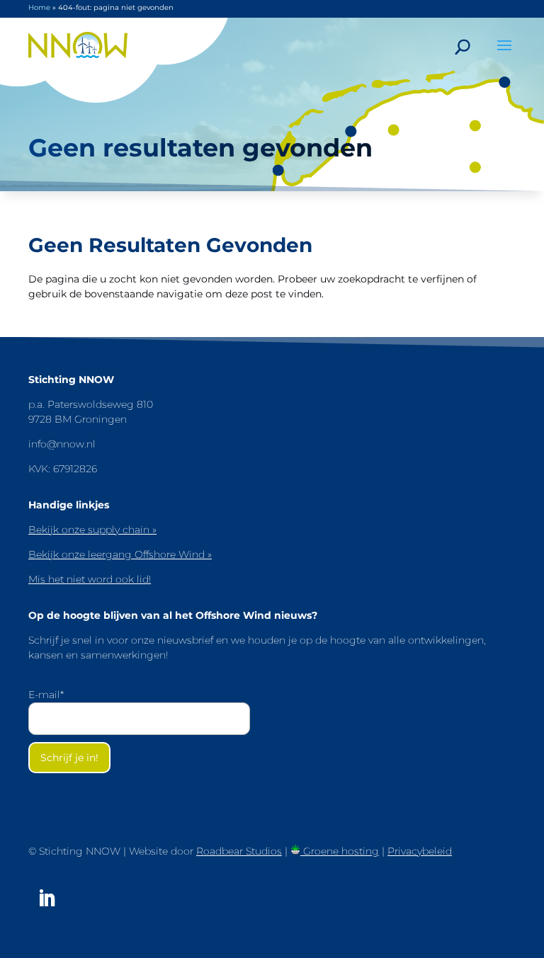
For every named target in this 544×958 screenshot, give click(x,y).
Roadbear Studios (239, 851)
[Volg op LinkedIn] (46, 898)
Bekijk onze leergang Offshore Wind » (120, 554)
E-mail (46, 694)
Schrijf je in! (69, 757)
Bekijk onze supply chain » (92, 529)
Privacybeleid (419, 851)
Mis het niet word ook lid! (89, 579)
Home (39, 7)
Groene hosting (339, 851)
